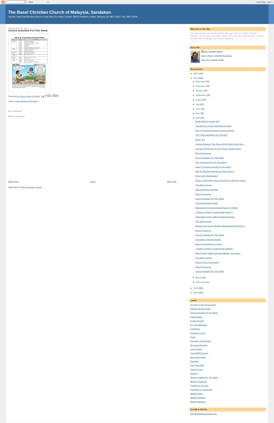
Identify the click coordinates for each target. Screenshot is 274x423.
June (198, 109)
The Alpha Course (203, 185)
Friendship (195, 329)
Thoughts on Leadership (201, 389)
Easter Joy (200, 139)
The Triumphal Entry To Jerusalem (210, 162)
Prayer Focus (196, 369)
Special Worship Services (206, 190)
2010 (196, 288)
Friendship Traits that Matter (208, 239)
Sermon (193, 373)
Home (92, 182)
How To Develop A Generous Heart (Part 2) (214, 130)
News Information (198, 357)
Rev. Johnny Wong (213, 52)
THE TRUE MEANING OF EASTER (211, 135)
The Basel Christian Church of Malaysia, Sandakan (59, 12)
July (198, 104)
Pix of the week (197, 365)
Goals (193, 337)
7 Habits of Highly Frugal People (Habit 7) (214, 212)
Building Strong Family (200, 309)
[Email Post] (42, 96)
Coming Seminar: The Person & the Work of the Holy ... (220, 144)
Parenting (194, 361)
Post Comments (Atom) (31, 187)
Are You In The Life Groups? (203, 305)
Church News (196, 317)
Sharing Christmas (198, 381)
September (201, 95)
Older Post (171, 182)
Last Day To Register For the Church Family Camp (218, 149)
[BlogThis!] (49, 95)
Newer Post (13, 182)
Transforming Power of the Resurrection (213, 126)
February (200, 282)
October (200, 90)
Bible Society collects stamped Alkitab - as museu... (218, 253)
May (198, 113)
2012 (196, 73)
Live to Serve (196, 349)
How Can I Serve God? (200, 341)
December (201, 81)
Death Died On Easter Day (207, 121)
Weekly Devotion (197, 398)
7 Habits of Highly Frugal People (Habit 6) (214, 249)
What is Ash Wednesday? (206, 176)
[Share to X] (51, 95)
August (199, 100)
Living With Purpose (199, 353)
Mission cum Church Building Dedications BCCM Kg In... (220, 226)
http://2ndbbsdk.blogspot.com (203, 414)
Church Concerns (203, 153)
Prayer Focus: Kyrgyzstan (207, 262)
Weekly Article (196, 394)
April (198, 118)
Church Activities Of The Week (26, 101)
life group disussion (199, 345)
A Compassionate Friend (206, 203)
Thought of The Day (199, 385)
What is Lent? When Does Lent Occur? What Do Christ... (221, 180)
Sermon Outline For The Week (204, 377)
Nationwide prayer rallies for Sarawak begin (215, 217)
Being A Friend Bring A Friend (208, 244)
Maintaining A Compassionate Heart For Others (216, 208)
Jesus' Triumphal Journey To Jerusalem (213, 167)
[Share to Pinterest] (57, 95)
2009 (196, 293)
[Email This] (46, 95)
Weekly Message (198, 402)
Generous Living (197, 333)
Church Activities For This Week (209, 158)
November (201, 86)
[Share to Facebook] (54, 95)
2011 (195, 78)
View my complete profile (212, 60)
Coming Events (197, 321)
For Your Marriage (198, 325)
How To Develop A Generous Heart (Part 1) (214, 171)
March (199, 277)
